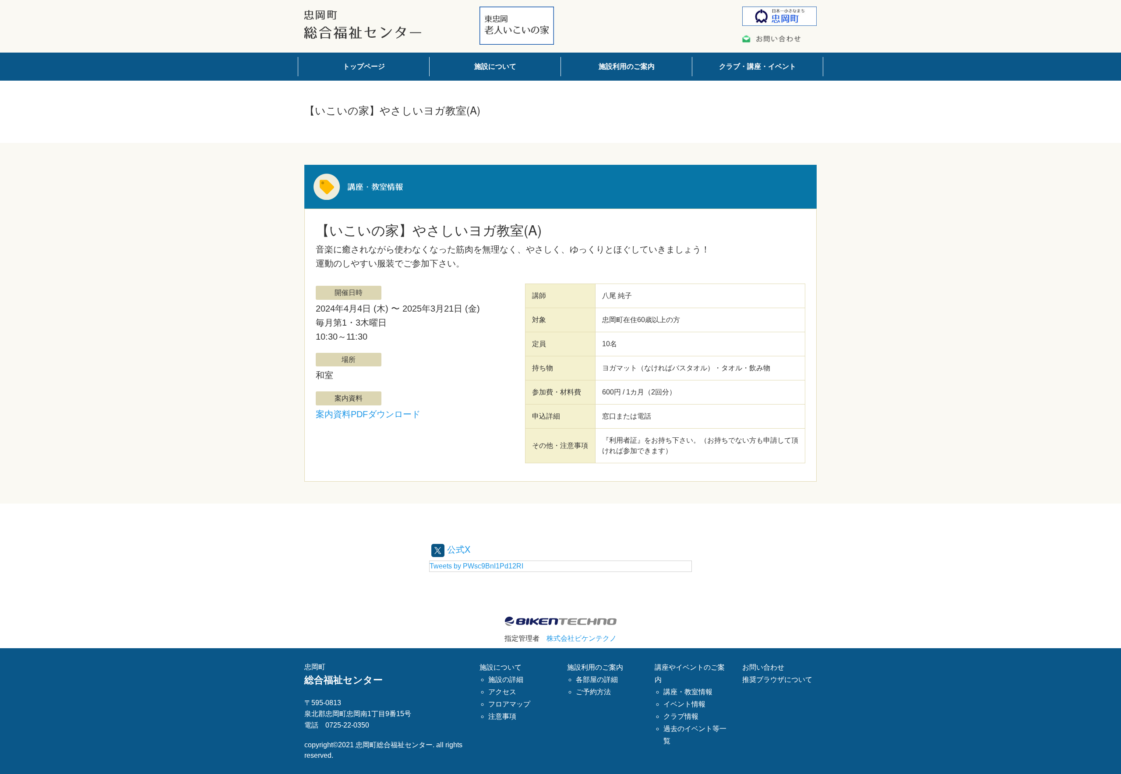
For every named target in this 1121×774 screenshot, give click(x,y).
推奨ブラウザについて (777, 679)
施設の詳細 (505, 679)
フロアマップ (509, 704)
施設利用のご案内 (627, 66)
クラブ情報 (680, 716)
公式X (457, 549)
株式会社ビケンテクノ (581, 638)
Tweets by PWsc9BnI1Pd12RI (476, 566)
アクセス (502, 692)
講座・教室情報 (687, 692)
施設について (495, 66)
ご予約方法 (593, 692)
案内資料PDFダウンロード (368, 414)
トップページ (364, 66)
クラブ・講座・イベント (757, 66)
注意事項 (502, 716)
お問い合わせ (763, 667)
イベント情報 (684, 704)
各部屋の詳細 (597, 679)
